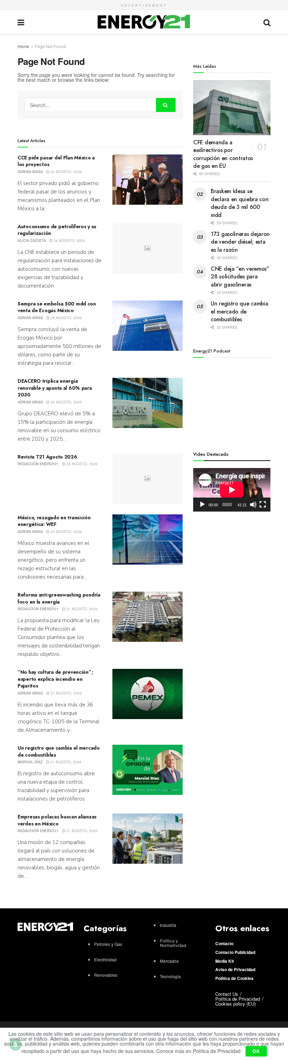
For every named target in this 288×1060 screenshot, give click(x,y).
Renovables (105, 975)
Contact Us (226, 993)
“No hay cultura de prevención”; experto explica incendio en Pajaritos (55, 679)
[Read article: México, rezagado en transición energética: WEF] (147, 539)
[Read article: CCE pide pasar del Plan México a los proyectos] (147, 179)
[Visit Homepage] (144, 22)
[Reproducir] (202, 504)
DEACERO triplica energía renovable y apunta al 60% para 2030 (55, 387)
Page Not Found (50, 46)
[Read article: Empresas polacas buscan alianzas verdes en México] (147, 839)
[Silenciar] (253, 504)
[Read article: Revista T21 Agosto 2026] (147, 479)
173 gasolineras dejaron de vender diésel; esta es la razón (240, 242)
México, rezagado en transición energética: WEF (54, 521)
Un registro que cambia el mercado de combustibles (59, 751)
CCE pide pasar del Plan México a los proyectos (56, 161)
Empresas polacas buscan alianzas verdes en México (57, 820)
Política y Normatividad (173, 943)
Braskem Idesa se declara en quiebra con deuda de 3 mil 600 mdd (239, 203)
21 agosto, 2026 (81, 608)
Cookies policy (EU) (235, 1003)
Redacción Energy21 (38, 463)
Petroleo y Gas (108, 944)
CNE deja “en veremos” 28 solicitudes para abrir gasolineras (240, 277)
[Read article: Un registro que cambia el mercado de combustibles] (147, 770)
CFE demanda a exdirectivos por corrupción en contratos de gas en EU (223, 154)
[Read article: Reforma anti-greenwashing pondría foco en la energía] (147, 617)
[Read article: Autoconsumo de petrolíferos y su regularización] (147, 248)
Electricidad (105, 959)
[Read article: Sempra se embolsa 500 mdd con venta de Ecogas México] (147, 326)
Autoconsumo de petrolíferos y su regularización (57, 230)
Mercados (169, 961)
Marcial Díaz (30, 761)
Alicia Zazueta (32, 240)
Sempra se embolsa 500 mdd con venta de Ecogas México (57, 307)
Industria (168, 925)
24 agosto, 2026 (66, 171)
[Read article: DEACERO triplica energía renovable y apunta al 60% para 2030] (147, 403)
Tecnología (170, 976)
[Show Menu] (21, 22)
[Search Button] (266, 22)
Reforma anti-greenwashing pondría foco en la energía (59, 598)
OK (256, 1051)
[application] (231, 490)
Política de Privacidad (237, 998)
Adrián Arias (30, 171)
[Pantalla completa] (262, 504)
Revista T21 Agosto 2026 (47, 456)
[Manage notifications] (15, 1044)
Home (23, 46)
